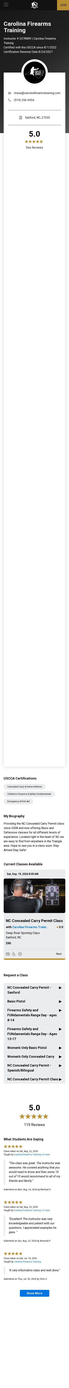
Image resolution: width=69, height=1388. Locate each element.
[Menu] (6, 5)
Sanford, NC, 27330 (37, 117)
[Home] (34, 5)
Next (59, 953)
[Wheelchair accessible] (14, 953)
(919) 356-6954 (24, 100)
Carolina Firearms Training (30, 927)
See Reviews (34, 147)
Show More (35, 1293)
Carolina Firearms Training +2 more (32, 1154)
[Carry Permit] (8, 953)
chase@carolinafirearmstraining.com (37, 93)
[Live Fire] (20, 953)
